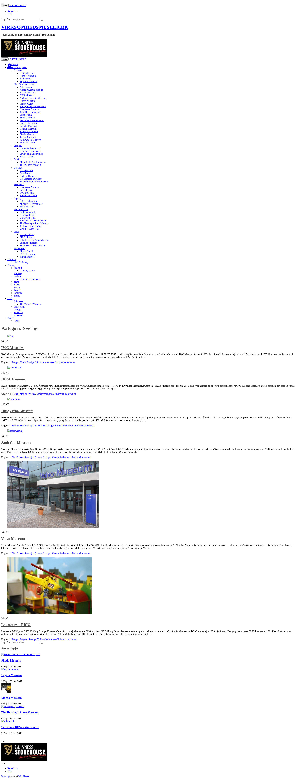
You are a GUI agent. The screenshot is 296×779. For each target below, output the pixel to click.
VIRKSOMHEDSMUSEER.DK (34, 27)
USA (9, 298)
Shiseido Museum (28, 242)
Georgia (17, 309)
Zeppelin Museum (28, 81)
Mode (16, 231)
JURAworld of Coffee (30, 226)
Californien (19, 306)
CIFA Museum (27, 95)
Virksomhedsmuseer (45, 362)
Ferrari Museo (26, 103)
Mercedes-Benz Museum (32, 120)
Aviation (18, 70)
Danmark (11, 259)
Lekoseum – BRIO (16, 625)
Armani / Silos (27, 234)
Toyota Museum (28, 137)
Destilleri (18, 167)
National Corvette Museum (33, 98)
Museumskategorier (17, 67)
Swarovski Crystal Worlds (32, 245)
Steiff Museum (27, 206)
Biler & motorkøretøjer (23, 425)
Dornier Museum (28, 76)
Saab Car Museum (29, 131)
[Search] (41, 20)
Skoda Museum (27, 134)
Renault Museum (28, 128)
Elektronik (19, 184)
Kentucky (18, 312)
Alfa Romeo (26, 87)
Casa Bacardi (26, 170)
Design (15, 394)
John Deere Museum (30, 112)
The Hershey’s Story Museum (34, 223)
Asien (10, 318)
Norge (17, 287)
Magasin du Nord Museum (33, 162)
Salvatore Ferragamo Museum (34, 240)
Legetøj (17, 198)
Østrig (17, 295)
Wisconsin (19, 315)
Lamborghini (26, 114)
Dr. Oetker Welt (27, 217)
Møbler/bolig (20, 248)
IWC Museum (27, 192)
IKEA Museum (27, 254)
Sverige (17, 290)
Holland (17, 276)
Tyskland (18, 293)
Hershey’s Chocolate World (33, 220)
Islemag (5, 776)
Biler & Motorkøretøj (24, 84)
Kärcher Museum (28, 195)
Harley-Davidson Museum (33, 106)
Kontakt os (12, 11)
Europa (10, 265)
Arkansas (18, 301)
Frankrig (18, 273)
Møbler (23, 394)
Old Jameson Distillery (31, 178)
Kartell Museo (27, 256)
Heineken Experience (30, 151)
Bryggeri (18, 145)
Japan (16, 320)
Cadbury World (27, 212)
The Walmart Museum (30, 165)
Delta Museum (27, 73)
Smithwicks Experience (31, 153)
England (18, 268)
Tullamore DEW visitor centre (34, 181)
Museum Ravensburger (31, 204)
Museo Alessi (26, 251)
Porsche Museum (28, 126)
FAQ (9, 14)
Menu (4, 5)
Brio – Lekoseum (28, 201)
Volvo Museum (27, 142)
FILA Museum (27, 237)
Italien (17, 284)
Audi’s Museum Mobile (31, 89)
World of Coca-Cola (29, 229)
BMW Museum (27, 92)
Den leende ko (27, 215)
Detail (16, 159)
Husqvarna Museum (29, 109)
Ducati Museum (27, 101)
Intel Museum (26, 190)
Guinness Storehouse (30, 148)
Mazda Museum (27, 117)
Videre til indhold (17, 5)
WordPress (23, 776)
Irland (16, 281)
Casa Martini (26, 173)
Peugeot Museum (28, 123)
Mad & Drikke (21, 209)
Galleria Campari (28, 176)
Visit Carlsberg (27, 156)
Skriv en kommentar (65, 362)
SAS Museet (26, 78)
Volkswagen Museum (30, 140)
